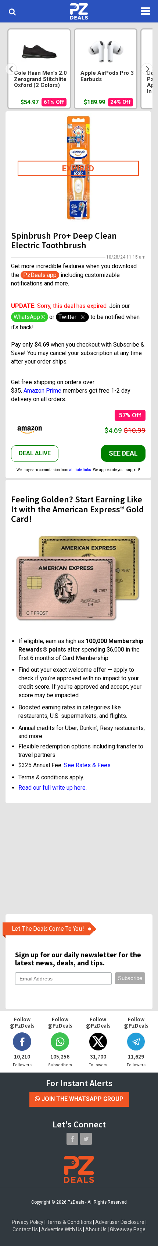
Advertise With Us (61, 1229)
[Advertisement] (78, 858)
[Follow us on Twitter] (86, 1139)
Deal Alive (35, 453)
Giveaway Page (128, 1229)
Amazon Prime (42, 390)
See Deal (123, 453)
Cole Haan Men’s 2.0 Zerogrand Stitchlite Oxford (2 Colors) (40, 79)
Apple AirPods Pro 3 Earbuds (107, 76)
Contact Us (25, 1229)
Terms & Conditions (69, 1222)
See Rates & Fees (87, 765)
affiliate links (80, 470)
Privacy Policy (27, 1222)
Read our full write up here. (52, 787)
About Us (96, 1229)
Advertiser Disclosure (119, 1222)
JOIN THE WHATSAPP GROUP (81, 1098)
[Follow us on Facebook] (72, 1139)
